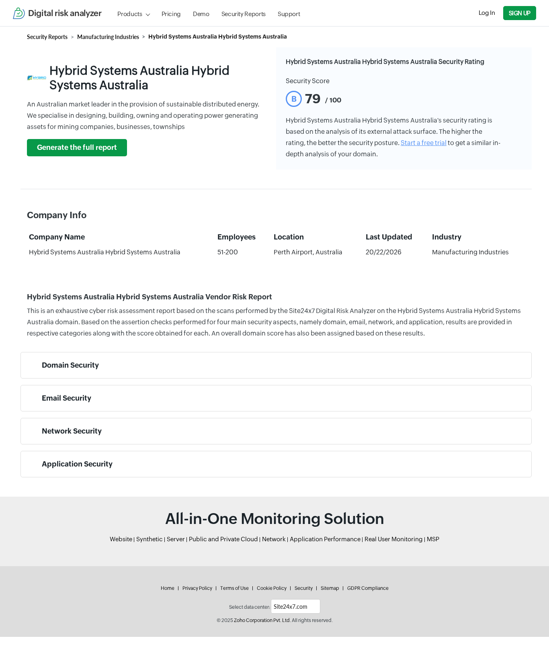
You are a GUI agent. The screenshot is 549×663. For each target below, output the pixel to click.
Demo (201, 13)
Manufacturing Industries (108, 36)
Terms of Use (234, 588)
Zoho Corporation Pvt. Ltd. (262, 620)
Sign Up (520, 13)
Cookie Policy (272, 588)
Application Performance (325, 539)
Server (176, 539)
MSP (433, 539)
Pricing (171, 13)
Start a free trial (424, 143)
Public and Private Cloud (223, 539)
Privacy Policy (197, 588)
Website (121, 539)
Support (289, 13)
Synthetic (149, 539)
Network (274, 539)
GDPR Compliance (368, 588)
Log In (487, 12)
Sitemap (330, 588)
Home (167, 588)
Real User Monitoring (394, 539)
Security (304, 588)
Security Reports (243, 13)
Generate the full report (77, 147)
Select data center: (249, 607)
